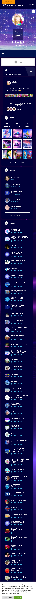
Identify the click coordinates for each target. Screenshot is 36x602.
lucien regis (15, 184)
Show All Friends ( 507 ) (17, 215)
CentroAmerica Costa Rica (19, 538)
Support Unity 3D (17, 493)
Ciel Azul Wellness (17, 419)
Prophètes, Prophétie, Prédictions (19, 477)
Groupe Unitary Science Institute (19, 328)
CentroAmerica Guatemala (16, 569)
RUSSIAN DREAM (17, 298)
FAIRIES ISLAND (16, 230)
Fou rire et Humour (18, 367)
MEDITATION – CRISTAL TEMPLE (19, 238)
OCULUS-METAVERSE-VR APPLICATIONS (19, 396)
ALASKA (14, 433)
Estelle (14, 82)
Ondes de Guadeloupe (19, 577)
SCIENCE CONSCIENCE (18, 522)
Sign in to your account (13, 74)
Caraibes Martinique (18, 500)
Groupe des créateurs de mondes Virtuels (19, 352)
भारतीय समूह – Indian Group (17, 336)
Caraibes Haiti (16, 389)
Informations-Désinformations (17, 485)
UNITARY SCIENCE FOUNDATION (17, 253)
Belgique (14, 381)
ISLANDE (14, 507)
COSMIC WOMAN (17, 321)
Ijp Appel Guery (16, 192)
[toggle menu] (3, 54)
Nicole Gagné (16, 206)
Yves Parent (15, 199)
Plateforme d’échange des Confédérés (19, 306)
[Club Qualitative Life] (12, 4)
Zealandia (14, 359)
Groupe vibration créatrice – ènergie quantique (18, 449)
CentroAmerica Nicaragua (16, 546)
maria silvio (15, 177)
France (13, 245)
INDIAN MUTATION (18, 261)
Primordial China (17, 313)
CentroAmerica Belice (19, 515)
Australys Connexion (18, 291)
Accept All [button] (18, 597)
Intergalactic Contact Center (19, 283)
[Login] (33, 4)
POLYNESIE (15, 426)
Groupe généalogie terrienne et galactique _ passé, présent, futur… (20, 460)
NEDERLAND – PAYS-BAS (19, 344)
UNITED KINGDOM (17, 469)
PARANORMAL (16, 404)
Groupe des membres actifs (19, 441)
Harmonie (14, 374)
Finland (13, 411)
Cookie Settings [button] (8, 597)
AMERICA (14, 268)
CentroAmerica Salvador (16, 530)
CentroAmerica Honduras (16, 561)
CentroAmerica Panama (19, 553)
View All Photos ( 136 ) (17, 163)
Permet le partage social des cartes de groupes (19, 104)
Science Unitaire (17, 275)
